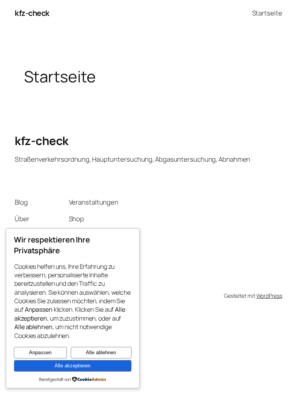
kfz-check (32, 13)
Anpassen (40, 352)
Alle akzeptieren (72, 366)
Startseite (267, 13)
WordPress (269, 295)
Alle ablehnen (101, 352)
